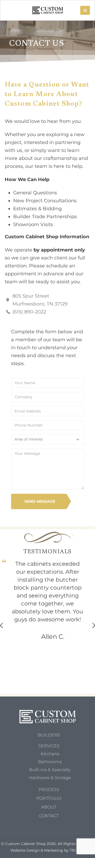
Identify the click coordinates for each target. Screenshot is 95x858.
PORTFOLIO (48, 798)
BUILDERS (49, 735)
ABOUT (48, 807)
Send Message (40, 501)
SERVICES (49, 745)
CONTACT (49, 815)
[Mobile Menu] (85, 10)
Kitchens (50, 753)
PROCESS (49, 789)
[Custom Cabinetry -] (48, 10)
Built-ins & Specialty (50, 769)
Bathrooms (50, 761)
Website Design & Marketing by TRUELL (47, 850)
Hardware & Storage (50, 777)
